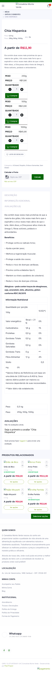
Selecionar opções (40, 516)
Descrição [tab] (11, 195)
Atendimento (7, 602)
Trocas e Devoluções (10, 606)
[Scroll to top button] (47, 663)
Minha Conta (7, 588)
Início (7, 12)
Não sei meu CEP (10, 181)
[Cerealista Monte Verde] (26, 6)
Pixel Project (9, 666)
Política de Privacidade (10, 613)
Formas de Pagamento (10, 616)
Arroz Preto (32, 467)
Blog (3, 591)
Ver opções (14, 482)
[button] (14, 154)
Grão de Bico (9, 467)
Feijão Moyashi (10, 494)
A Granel (16, 165)
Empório (22, 165)
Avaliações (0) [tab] (13, 206)
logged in (23, 441)
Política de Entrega (9, 609)
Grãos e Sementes (12, 14)
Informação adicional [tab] (17, 201)
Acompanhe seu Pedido (11, 584)
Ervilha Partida (34, 494)
